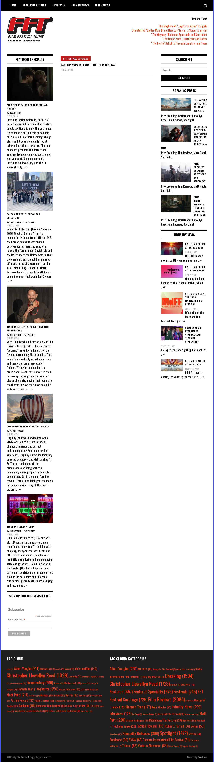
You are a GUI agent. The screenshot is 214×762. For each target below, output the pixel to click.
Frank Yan (189, 700)
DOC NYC (187, 685)
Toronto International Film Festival (31, 711)
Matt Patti (17, 694)
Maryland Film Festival (171, 714)
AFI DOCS (145, 669)
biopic (69, 669)
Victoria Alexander (153, 745)
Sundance (26, 705)
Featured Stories (34, 5)
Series (197, 726)
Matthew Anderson (192, 714)
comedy (75, 676)
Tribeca (54, 711)
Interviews (102, 5)
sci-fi (71, 700)
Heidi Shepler (161, 707)
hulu (62, 689)
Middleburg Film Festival (52, 695)
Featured (121, 691)
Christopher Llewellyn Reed (37, 675)
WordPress (202, 757)
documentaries (18, 683)
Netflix (71, 695)
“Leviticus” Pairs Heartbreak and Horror (184, 39)
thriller (83, 705)
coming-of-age (90, 676)
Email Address (16, 619)
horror (49, 688)
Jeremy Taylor (150, 714)
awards (59, 669)
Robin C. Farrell (44, 700)
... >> (25, 167)
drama (58, 683)
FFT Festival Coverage (75, 58)
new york (85, 695)
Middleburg (34, 695)
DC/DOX (175, 684)
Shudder (12, 706)
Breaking (179, 675)
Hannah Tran (29, 688)
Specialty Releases (140, 733)
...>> (200, 260)
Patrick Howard (22, 700)
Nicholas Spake (125, 726)
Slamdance (116, 734)
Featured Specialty (153, 691)
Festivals (58, 5)
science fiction (84, 700)
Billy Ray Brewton (153, 677)
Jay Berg (137, 714)
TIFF (95, 706)
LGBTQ (85, 689)
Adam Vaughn (26, 668)
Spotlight (174, 732)
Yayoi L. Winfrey (190, 746)
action (10, 669)
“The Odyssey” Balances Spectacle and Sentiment (179, 34)
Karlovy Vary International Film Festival (88, 65)
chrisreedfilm (86, 668)
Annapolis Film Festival (164, 669)
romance (60, 700)
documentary (40, 682)
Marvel (94, 689)
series (97, 700)
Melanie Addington (137, 720)
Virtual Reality (175, 746)
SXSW (71, 706)
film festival (72, 683)
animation (47, 669)
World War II (86, 711)
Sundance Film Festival (51, 706)
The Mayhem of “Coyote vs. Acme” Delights (183, 26)
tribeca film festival (70, 711)
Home (13, 5)
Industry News (186, 707)
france (85, 683)
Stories (194, 734)
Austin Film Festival (185, 669)
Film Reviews (80, 5)
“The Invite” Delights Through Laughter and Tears (179, 43)
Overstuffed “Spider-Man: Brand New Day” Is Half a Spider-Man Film (169, 30)
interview (73, 689)
